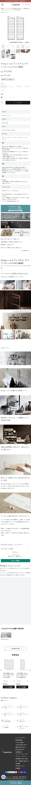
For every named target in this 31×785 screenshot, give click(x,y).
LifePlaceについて (20, 766)
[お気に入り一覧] (29, 4)
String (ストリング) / (5, 12)
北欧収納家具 (14, 8)
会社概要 (17, 763)
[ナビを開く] (2, 4)
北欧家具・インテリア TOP (6, 8)
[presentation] (1, 670)
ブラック (27, 86)
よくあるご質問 (19, 742)
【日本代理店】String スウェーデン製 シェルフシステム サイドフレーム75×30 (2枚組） (8, 675)
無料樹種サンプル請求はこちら (7, 244)
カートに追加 (8, 687)
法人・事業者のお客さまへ (22, 761)
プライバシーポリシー (21, 756)
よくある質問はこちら (25, 250)
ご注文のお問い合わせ (21, 745)
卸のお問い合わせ (19, 749)
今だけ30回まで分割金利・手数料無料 (15, 1)
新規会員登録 (18, 740)
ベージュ (11, 86)
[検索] (23, 4)
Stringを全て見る (15, 648)
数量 (2, 97)
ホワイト (4, 86)
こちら (16, 190)
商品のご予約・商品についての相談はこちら (10, 239)
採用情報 (17, 768)
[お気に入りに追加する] (2, 102)
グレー (3, 90)
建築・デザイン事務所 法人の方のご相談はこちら (11, 247)
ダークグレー (19, 86)
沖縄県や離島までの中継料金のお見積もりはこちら (11, 241)
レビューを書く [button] (15, 561)
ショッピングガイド (20, 737)
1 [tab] (15, 386)
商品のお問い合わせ (20, 747)
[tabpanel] (15, 378)
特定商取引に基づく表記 (21, 758)
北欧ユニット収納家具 (22, 8)
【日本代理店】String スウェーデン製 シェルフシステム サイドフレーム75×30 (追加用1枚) (22, 675)
